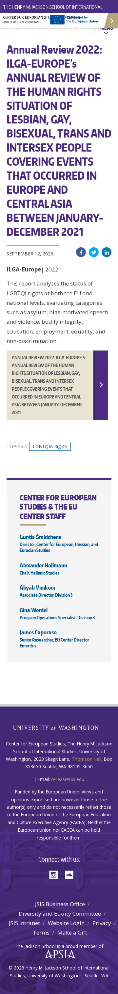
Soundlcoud (71, 874)
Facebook (81, 252)
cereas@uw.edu (67, 779)
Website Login (66, 923)
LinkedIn (106, 252)
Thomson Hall (86, 759)
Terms (41, 932)
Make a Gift (72, 932)
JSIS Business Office (60, 904)
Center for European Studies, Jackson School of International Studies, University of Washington (45, 23)
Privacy (101, 923)
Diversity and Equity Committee (60, 913)
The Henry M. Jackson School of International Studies (52, 11)
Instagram (56, 874)
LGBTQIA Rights (50, 446)
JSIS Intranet (24, 923)
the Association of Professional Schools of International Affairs (58, 954)
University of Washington (59, 727)
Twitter (94, 252)
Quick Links (110, 20)
